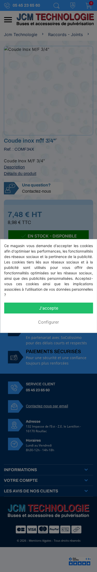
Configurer (48, 322)
